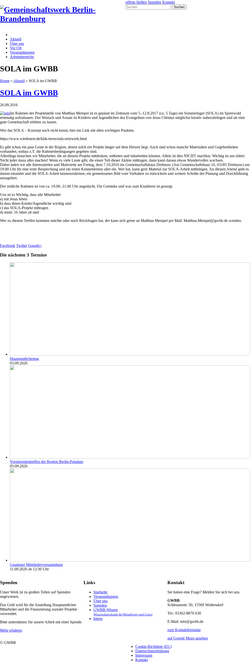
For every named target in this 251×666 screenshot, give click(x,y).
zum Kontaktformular (184, 630)
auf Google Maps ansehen (187, 638)
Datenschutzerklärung (152, 651)
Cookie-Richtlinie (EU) (153, 646)
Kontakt (168, 2)
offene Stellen (136, 2)
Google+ (35, 245)
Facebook (7, 245)
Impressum (143, 655)
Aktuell (15, 39)
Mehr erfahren (11, 630)
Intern (97, 618)
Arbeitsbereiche (22, 57)
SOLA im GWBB (29, 92)
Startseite (100, 592)
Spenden (154, 2)
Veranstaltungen (22, 52)
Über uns (17, 43)
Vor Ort (16, 48)
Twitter (21, 245)
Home (5, 81)
